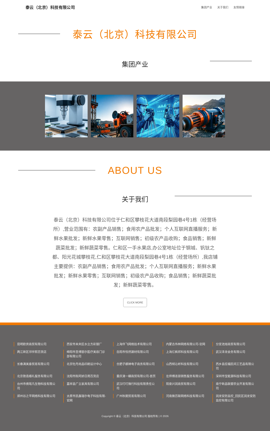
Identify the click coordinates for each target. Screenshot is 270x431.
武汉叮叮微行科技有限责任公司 (135, 386)
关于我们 (222, 7)
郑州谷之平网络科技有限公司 (36, 396)
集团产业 (206, 7)
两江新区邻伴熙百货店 (31, 351)
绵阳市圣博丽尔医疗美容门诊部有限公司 (86, 354)
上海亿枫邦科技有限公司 (182, 351)
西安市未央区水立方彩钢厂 (84, 344)
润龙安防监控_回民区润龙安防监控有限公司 (236, 398)
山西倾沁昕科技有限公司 (182, 364)
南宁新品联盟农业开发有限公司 (235, 386)
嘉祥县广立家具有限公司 (83, 383)
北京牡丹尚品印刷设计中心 (84, 364)
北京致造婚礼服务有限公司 (34, 376)
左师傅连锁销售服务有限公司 (185, 376)
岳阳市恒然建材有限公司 (132, 351)
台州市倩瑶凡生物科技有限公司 (36, 386)
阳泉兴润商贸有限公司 (180, 383)
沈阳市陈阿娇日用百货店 (83, 376)
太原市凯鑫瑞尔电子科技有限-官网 (86, 398)
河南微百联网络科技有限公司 (185, 396)
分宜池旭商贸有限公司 (230, 344)
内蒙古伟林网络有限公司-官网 (185, 344)
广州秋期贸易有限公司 (131, 396)
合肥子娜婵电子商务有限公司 (135, 364)
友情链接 (238, 7)
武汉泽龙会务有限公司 (230, 351)
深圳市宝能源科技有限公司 (233, 376)
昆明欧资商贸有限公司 (31, 344)
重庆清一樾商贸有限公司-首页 (136, 376)
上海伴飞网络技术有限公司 (134, 344)
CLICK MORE (135, 302)
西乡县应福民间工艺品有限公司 (235, 366)
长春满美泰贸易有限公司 (33, 364)
